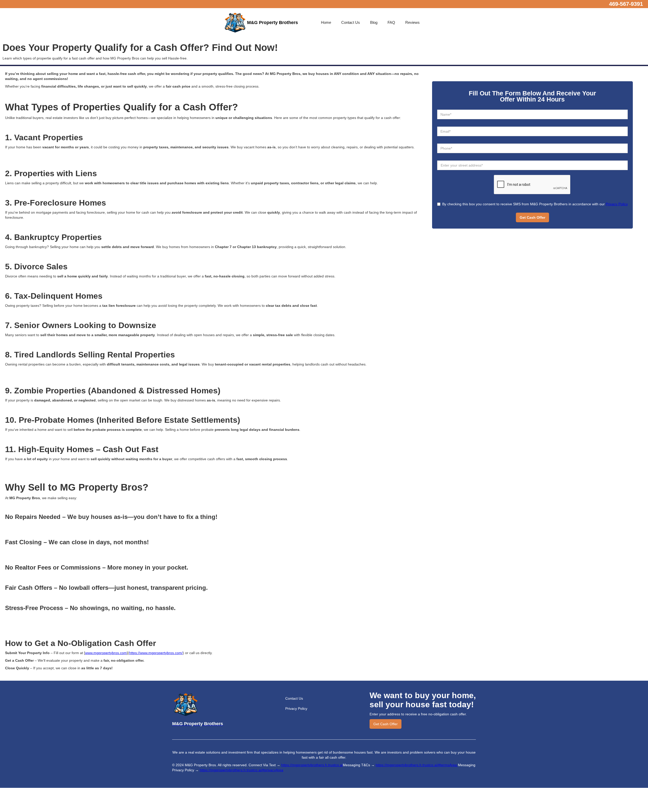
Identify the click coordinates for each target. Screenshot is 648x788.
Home (326, 22)
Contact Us (350, 22)
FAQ (391, 22)
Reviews (412, 22)
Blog (373, 22)
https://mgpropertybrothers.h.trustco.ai (312, 765)
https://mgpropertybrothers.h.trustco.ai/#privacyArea (241, 770)
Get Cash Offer (385, 724)
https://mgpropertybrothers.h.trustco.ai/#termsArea (417, 765)
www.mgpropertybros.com (106, 653)
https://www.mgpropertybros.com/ (156, 653)
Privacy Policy (617, 204)
